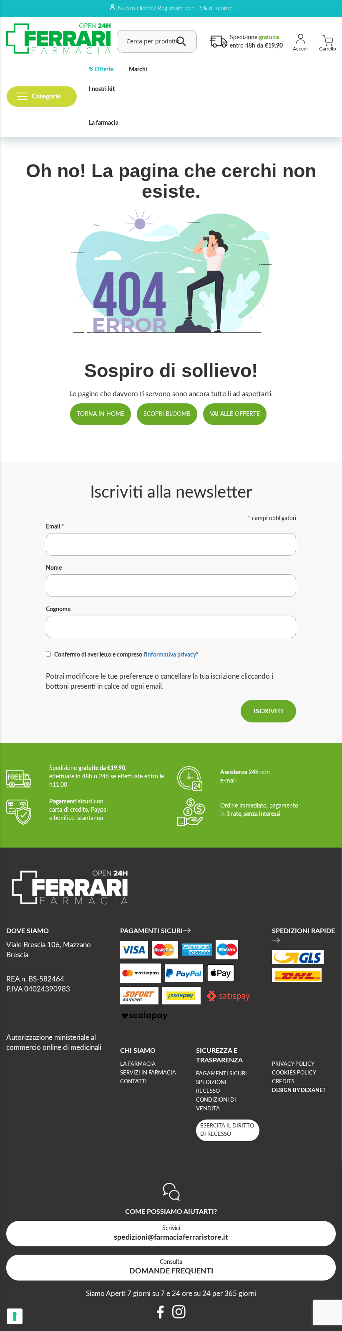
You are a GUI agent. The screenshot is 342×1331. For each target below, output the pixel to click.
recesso (208, 1091)
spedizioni (211, 1082)
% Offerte (101, 70)
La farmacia (103, 123)
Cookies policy (294, 1073)
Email (55, 527)
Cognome (58, 609)
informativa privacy (171, 655)
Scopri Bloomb (167, 414)
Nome (54, 568)
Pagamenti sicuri (221, 1074)
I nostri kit (102, 89)
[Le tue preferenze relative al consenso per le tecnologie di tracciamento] (15, 1316)
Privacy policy (293, 1064)
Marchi (138, 70)
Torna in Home (100, 414)
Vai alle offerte (235, 414)
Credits (283, 1081)
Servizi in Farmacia (148, 1073)
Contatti (133, 1081)
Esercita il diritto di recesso (227, 1130)
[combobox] (157, 41)
